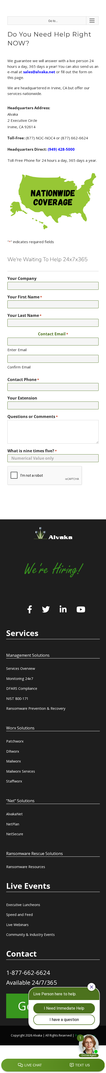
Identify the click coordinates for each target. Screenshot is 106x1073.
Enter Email (17, 349)
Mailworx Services (20, 771)
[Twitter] (46, 609)
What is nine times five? (32, 451)
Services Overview (20, 668)
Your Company (21, 278)
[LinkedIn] (63, 609)
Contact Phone (23, 379)
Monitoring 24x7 (19, 678)
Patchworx (15, 741)
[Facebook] (29, 609)
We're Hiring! (53, 569)
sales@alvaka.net (39, 71)
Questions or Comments (32, 416)
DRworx (12, 751)
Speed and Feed (19, 914)
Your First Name (24, 297)
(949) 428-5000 (61, 149)
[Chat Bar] (53, 1065)
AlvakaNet (14, 814)
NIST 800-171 (17, 698)
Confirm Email (19, 366)
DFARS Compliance (21, 688)
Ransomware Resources (25, 866)
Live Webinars (17, 924)
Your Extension (22, 398)
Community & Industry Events (30, 934)
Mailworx (13, 761)
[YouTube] (80, 609)
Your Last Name (24, 315)
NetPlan (12, 824)
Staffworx (14, 781)
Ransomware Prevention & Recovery (35, 708)
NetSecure (14, 834)
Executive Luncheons (23, 904)
